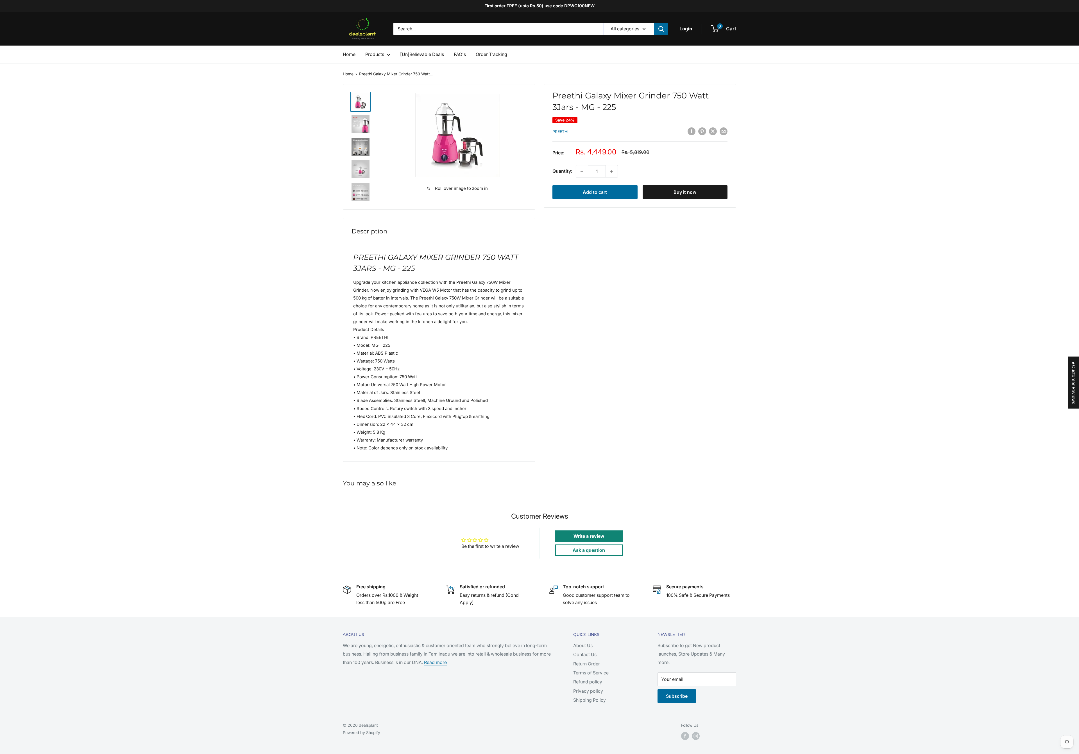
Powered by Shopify (361, 732)
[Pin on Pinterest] (702, 131)
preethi (560, 131)
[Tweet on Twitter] (713, 131)
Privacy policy (588, 691)
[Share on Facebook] (691, 131)
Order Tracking (491, 54)
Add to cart (595, 192)
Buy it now (685, 192)
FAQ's (460, 54)
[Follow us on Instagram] (696, 736)
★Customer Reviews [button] (1073, 382)
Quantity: (562, 171)
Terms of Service (591, 673)
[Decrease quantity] (582, 171)
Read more (435, 662)
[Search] (661, 29)
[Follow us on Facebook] (685, 736)
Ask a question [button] (589, 550)
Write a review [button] (588, 536)
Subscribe (677, 696)
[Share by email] (723, 131)
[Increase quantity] (612, 171)
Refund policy (587, 682)
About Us (583, 645)
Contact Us (585, 654)
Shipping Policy (589, 700)
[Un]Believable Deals (422, 54)
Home (349, 54)
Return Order (586, 664)
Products (374, 54)
